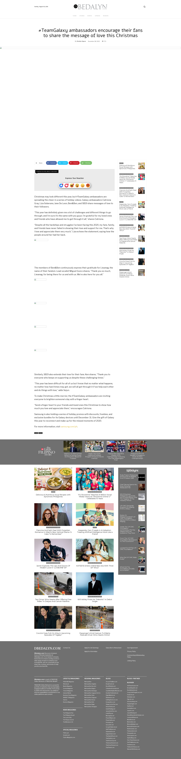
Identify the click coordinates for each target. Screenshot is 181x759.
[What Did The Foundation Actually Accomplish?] (141, 569)
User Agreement (132, 648)
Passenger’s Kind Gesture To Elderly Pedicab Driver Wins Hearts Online (126, 274)
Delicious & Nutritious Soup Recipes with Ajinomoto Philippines (127, 167)
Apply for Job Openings (91, 648)
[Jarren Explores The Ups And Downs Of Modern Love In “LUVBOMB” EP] (141, 217)
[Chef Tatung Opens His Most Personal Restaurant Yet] (141, 487)
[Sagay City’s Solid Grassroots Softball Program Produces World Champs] (94, 446)
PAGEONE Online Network (126, 174)
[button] (144, 6)
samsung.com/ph (69, 426)
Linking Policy (131, 660)
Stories (40, 433)
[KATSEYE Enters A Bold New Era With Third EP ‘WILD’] (141, 227)
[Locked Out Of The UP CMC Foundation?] (141, 550)
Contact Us (66, 648)
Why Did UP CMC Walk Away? (128, 558)
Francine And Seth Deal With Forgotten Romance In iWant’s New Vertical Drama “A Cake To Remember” (127, 193)
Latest (36, 433)
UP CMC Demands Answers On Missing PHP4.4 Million (127, 507)
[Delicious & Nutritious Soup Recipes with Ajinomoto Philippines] (141, 166)
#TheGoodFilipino (124, 236)
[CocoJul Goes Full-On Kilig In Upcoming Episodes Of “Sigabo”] (141, 261)
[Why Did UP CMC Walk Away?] (141, 560)
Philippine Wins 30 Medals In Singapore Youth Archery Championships (137, 456)
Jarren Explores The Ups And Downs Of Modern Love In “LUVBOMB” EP (128, 218)
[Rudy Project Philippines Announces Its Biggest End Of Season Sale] (141, 477)
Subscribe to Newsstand (113, 648)
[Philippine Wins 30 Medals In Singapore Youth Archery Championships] (137, 446)
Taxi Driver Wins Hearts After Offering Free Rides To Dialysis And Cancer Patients (128, 240)
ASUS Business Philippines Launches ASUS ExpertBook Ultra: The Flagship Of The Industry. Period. (128, 497)
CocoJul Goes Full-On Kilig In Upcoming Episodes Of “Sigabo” (127, 262)
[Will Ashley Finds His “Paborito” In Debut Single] (141, 251)
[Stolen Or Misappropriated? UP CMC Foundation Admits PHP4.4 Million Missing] (141, 518)
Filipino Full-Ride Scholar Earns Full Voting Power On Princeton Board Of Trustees (73, 456)
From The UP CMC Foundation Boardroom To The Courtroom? (128, 539)
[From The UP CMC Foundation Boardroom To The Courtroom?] (141, 540)
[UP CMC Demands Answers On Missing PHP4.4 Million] (141, 508)
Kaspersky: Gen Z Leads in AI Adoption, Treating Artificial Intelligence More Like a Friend (127, 206)
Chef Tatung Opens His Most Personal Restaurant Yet (128, 486)
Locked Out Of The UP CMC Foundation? (128, 548)
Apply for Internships (90, 651)
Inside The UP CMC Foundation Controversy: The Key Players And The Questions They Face (127, 530)
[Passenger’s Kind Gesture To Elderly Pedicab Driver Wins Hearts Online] (141, 272)
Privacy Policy (131, 651)
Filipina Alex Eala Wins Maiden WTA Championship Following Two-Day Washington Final (116, 457)
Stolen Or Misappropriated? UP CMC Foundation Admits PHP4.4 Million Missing (128, 518)
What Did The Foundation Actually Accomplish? (127, 568)
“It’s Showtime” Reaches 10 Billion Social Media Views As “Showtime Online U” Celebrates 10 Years (128, 179)
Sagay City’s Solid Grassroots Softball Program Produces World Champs (94, 456)
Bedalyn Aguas (81, 41)
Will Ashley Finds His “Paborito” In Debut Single (126, 252)
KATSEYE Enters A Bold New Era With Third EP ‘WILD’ (127, 228)
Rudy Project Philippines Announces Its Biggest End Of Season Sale (128, 476)
